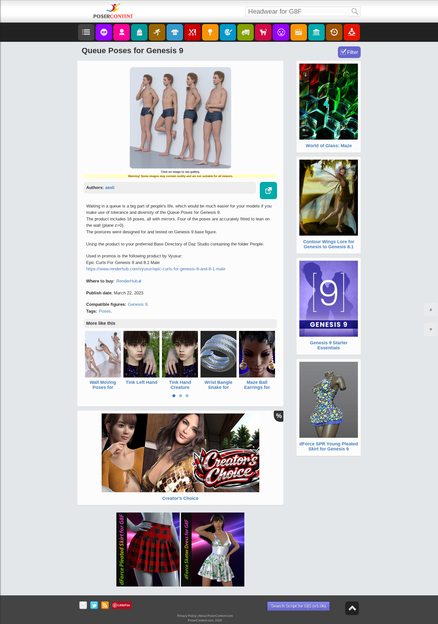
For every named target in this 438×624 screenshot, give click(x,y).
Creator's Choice (180, 498)
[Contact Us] (83, 605)
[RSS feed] (105, 605)
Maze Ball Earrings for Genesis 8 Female (257, 390)
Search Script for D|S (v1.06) (298, 606)
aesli (110, 187)
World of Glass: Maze (329, 145)
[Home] (113, 10)
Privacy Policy (186, 616)
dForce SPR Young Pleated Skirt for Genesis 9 (328, 446)
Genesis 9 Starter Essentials (329, 345)
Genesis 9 (137, 304)
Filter (352, 52)
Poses (105, 311)
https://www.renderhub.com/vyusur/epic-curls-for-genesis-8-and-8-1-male (155, 269)
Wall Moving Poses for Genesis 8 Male (102, 387)
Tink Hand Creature (180, 385)
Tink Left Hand (141, 382)
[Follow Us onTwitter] (94, 605)
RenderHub (127, 281)
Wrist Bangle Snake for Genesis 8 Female (218, 390)
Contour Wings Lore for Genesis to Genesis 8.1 (328, 244)
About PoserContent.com (215, 616)
